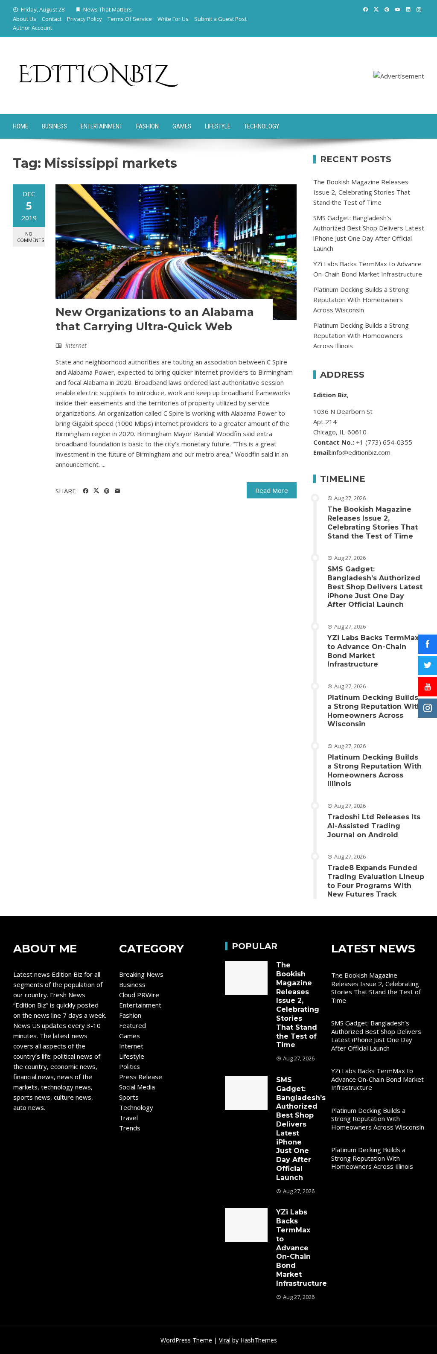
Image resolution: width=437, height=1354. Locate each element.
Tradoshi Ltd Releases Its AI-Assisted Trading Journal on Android (373, 826)
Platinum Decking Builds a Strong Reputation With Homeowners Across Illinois (361, 335)
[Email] (117, 491)
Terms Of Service (130, 19)
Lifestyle (217, 126)
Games (181, 126)
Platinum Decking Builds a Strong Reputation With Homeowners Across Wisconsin (361, 299)
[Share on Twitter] (96, 490)
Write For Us (173, 19)
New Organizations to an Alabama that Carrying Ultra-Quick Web (154, 319)
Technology (261, 126)
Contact (51, 19)
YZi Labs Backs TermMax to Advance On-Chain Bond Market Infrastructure (373, 651)
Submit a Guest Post (220, 19)
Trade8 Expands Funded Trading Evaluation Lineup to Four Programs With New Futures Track (375, 881)
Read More (271, 490)
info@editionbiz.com (361, 452)
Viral (224, 1340)
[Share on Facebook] (85, 491)
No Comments (30, 236)
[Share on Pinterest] (107, 491)
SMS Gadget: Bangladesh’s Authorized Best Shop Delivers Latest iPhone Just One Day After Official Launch (374, 587)
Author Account (32, 28)
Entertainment (101, 126)
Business (54, 126)
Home (20, 126)
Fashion (147, 126)
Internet (76, 345)
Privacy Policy (84, 19)
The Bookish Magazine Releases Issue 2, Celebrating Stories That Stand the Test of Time (361, 192)
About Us (24, 19)
